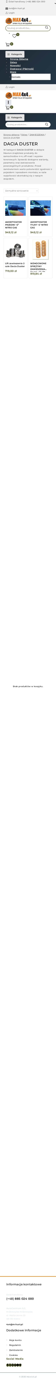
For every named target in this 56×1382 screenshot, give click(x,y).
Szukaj (47, 27)
